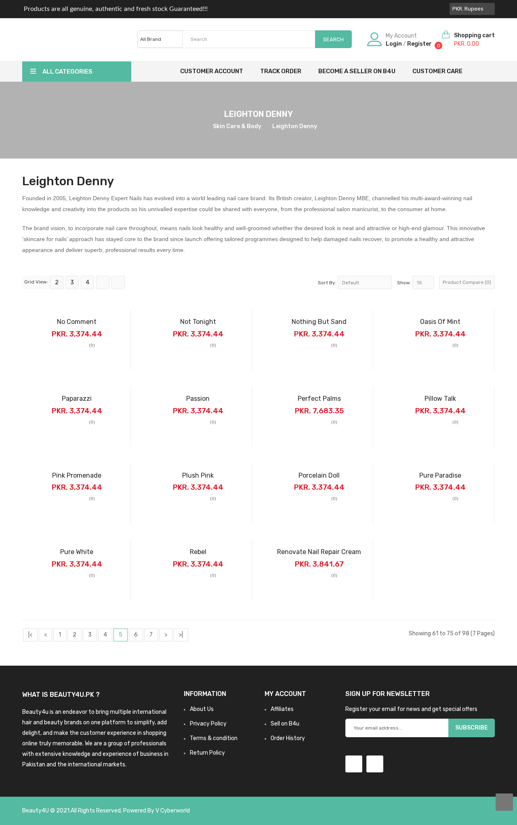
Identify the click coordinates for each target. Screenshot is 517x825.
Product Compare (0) (467, 282)
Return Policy (207, 752)
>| (181, 634)
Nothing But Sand (319, 322)
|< (30, 634)
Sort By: (327, 283)
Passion (198, 398)
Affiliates (282, 709)
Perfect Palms (319, 398)
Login (394, 43)
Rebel (198, 552)
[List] (102, 282)
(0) (92, 345)
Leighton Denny (294, 126)
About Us (202, 709)
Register (419, 43)
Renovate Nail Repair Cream (319, 552)
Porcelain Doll (319, 475)
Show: (404, 283)
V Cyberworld (173, 810)
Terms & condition (213, 738)
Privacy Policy (208, 723)
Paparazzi (77, 398)
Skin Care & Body (237, 126)
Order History (288, 738)
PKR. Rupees (469, 9)
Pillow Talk (440, 398)
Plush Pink (198, 475)
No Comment (77, 322)
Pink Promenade (76, 475)
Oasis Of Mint (440, 322)
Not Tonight (198, 322)
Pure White (76, 552)
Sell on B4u (285, 723)
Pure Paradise (440, 475)
